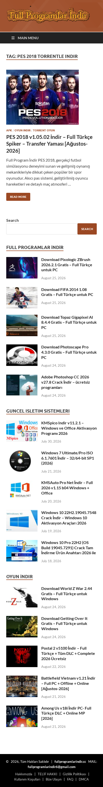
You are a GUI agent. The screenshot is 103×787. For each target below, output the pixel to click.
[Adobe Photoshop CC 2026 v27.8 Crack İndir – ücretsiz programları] (22, 377)
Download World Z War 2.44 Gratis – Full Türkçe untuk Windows (66, 593)
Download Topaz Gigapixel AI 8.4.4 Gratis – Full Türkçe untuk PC (69, 322)
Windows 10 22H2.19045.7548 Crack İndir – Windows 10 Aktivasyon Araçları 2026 (68, 517)
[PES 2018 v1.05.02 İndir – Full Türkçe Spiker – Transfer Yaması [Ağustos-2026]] (51, 97)
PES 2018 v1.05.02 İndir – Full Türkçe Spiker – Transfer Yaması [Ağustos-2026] (49, 144)
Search (12, 220)
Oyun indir (22, 130)
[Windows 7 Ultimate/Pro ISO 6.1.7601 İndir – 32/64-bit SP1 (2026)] (22, 453)
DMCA (84, 779)
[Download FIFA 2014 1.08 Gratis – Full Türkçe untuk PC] (22, 289)
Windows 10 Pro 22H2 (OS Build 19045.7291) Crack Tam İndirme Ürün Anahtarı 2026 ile (68, 547)
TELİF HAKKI (47, 774)
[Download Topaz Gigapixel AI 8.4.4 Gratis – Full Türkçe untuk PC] (22, 317)
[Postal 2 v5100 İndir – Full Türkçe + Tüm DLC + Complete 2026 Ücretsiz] (22, 648)
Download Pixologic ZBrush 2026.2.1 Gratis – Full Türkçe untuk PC (66, 264)
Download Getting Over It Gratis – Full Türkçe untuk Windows (64, 623)
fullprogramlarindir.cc (70, 762)
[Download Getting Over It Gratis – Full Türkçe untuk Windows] (22, 618)
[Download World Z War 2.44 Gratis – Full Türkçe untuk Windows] (22, 588)
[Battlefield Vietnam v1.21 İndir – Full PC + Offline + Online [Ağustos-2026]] (22, 678)
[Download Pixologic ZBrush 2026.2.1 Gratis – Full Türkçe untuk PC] (22, 260)
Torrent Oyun (44, 130)
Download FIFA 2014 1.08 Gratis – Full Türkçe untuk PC (67, 292)
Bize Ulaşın (54, 779)
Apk (9, 130)
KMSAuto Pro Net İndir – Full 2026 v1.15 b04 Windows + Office (67, 487)
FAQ (70, 779)
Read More (16, 196)
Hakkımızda (23, 774)
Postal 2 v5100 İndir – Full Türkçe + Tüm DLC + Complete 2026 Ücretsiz (68, 653)
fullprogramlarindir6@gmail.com (52, 767)
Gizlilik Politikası (74, 774)
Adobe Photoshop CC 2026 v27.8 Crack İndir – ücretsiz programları (65, 382)
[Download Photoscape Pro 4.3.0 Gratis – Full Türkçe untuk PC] (22, 347)
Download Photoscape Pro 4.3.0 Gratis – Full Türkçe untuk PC (69, 352)
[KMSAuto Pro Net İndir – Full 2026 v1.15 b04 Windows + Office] (22, 483)
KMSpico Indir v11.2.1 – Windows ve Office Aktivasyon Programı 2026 (69, 428)
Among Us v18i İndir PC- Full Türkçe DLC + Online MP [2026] (66, 713)
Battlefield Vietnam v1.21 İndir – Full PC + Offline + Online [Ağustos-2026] (68, 683)
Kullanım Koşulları (27, 779)
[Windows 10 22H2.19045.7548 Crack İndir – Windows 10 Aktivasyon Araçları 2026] (22, 513)
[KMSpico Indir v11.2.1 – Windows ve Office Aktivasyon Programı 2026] (22, 423)
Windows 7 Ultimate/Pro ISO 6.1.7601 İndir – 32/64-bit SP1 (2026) (67, 458)
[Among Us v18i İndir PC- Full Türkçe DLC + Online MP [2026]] (22, 708)
